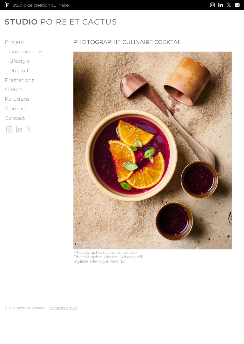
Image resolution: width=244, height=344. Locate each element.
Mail (237, 5)
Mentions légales (63, 308)
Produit (19, 71)
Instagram (212, 5)
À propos (16, 108)
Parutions (17, 99)
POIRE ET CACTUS (33, 22)
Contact (15, 118)
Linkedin (220, 5)
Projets (14, 42)
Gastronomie (25, 51)
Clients (13, 89)
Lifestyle (19, 61)
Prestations (19, 80)
